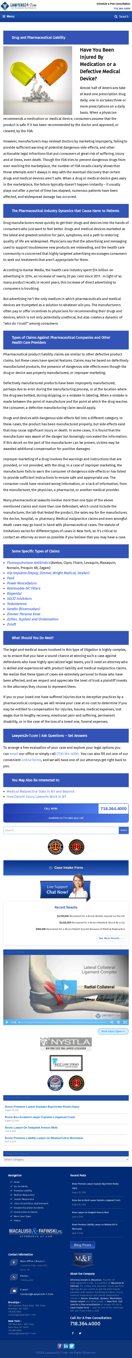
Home (17, 1182)
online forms (31, 760)
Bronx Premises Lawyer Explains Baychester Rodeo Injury (42, 1106)
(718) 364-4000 (67, 754)
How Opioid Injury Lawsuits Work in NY (37, 796)
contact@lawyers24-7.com (36, 1294)
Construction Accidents (25, 1212)
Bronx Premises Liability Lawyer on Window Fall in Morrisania (44, 1138)
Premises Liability (23, 1191)
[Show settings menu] (118, 1022)
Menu (9, 16)
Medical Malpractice (24, 1195)
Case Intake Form (68, 867)
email (14, 754)
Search (123, 16)
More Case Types (22, 1216)
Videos (17, 1220)
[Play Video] (6, 1022)
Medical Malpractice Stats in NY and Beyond (40, 791)
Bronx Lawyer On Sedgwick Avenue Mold (31, 1127)
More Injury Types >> (113, 1031)
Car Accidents (21, 1186)
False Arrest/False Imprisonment (31, 1203)
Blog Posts (82, 1245)
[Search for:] (66, 830)
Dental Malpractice (24, 1199)
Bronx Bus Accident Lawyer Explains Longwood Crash (40, 1117)
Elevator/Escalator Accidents (29, 1208)
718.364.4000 (122, 8)
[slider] (62, 1022)
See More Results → (111, 938)
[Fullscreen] (125, 1022)
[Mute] (111, 1022)
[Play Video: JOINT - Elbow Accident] (66, 987)
